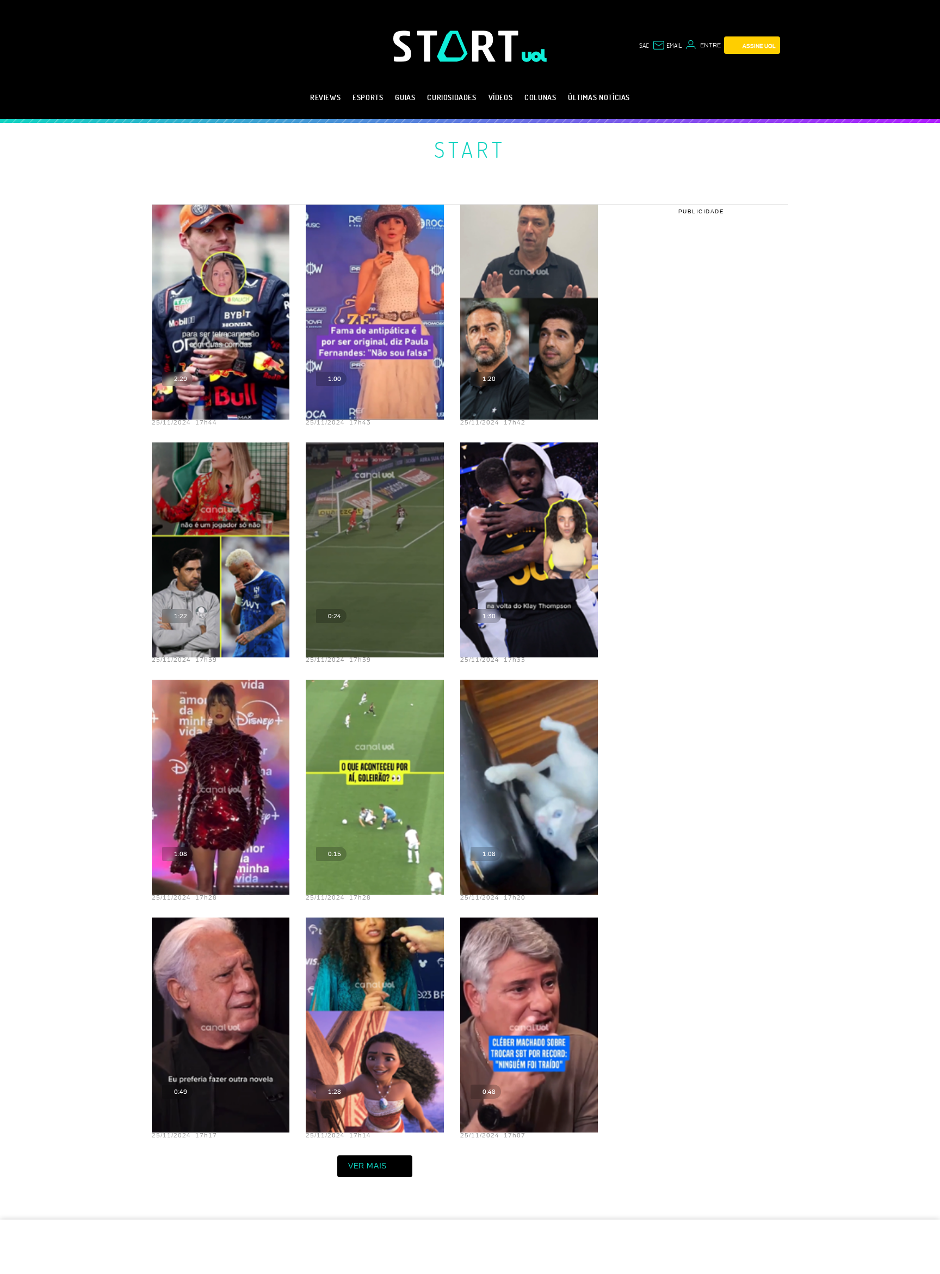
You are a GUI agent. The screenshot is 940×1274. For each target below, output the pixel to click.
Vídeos (500, 97)
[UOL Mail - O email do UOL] (667, 45)
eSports (367, 97)
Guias (405, 97)
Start (470, 149)
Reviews (325, 97)
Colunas (540, 97)
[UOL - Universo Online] (534, 55)
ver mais (367, 1165)
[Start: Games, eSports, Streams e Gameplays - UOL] (457, 46)
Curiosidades (451, 97)
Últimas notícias (599, 97)
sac (644, 45)
